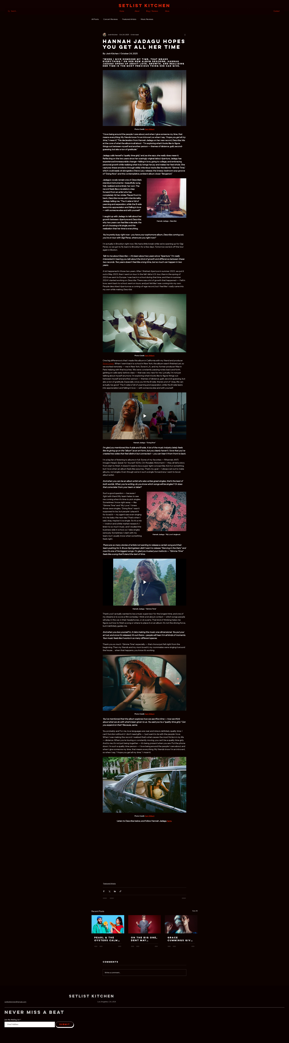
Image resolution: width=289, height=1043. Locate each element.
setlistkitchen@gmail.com (15, 1002)
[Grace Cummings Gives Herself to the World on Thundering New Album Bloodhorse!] (181, 924)
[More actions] (185, 34)
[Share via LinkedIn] (115, 891)
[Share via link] (120, 891)
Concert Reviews (110, 19)
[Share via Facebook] (104, 891)
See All (195, 911)
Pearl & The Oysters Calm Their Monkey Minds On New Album (106, 939)
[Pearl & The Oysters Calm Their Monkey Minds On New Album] (108, 924)
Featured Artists (129, 19)
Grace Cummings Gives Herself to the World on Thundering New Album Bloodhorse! (181, 939)
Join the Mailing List (12, 1020)
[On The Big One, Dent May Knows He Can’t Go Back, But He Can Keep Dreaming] (144, 924)
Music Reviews (147, 19)
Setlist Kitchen (91, 996)
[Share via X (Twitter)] (109, 891)
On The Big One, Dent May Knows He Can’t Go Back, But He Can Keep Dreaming (144, 939)
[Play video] (144, 415)
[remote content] (144, 851)
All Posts (95, 19)
